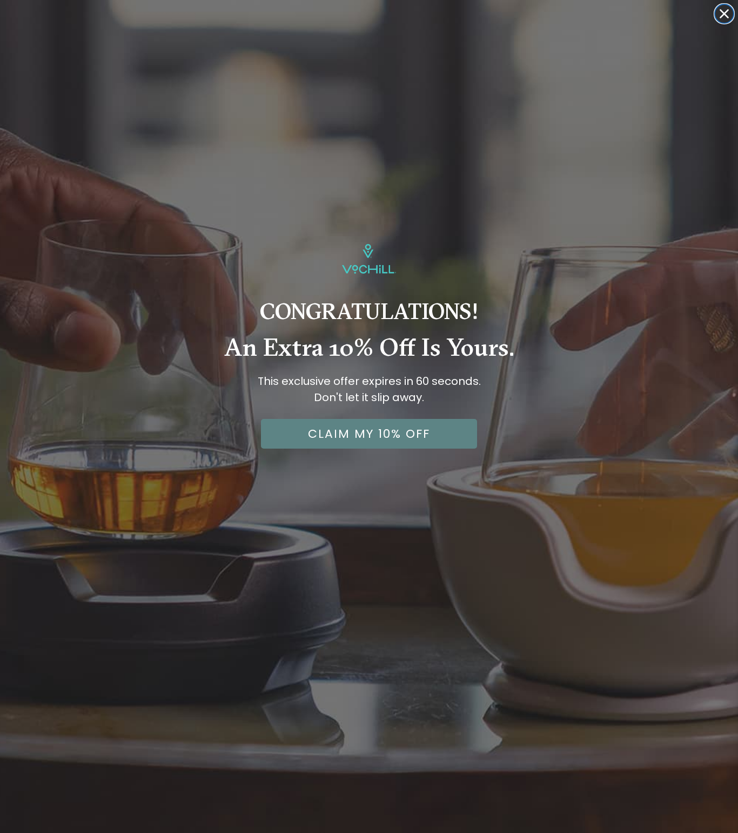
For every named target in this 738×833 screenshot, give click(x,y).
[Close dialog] (724, 13)
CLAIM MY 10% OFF (369, 433)
